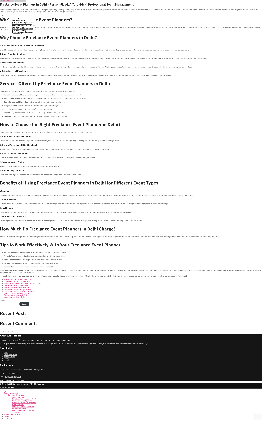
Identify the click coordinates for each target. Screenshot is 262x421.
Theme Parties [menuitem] (17, 413)
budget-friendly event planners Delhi (17, 282)
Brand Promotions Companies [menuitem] (23, 411)
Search (2, 301)
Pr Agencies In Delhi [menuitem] (19, 409)
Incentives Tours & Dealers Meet (23, 22)
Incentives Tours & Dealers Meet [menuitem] (24, 399)
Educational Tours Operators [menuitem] (22, 401)
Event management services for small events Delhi (22, 283)
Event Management (10, 17)
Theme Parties (17, 34)
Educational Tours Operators (22, 24)
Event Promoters (18, 27)
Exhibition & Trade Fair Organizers (23, 25)
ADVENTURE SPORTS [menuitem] (12, 414)
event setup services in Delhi (14, 297)
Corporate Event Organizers (14, 380)
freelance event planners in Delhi (16, 295)
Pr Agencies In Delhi (19, 30)
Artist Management (18, 21)
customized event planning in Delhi (16, 293)
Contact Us (8, 39)
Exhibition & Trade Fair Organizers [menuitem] (24, 403)
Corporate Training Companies (22, 29)
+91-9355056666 (5, 1)
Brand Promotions (10, 355)
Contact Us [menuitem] (8, 418)
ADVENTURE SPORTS (11, 35)
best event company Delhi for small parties (19, 291)
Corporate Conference (15, 19)
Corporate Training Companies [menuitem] (23, 407)
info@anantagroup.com (19, 1)
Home (6, 16)
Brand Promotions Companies (22, 32)
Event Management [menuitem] (11, 393)
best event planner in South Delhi (16, 285)
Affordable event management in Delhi (18, 280)
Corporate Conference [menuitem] (16, 395)
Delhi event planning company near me (18, 289)
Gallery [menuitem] (6, 416)
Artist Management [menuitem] (19, 397)
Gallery (6, 37)
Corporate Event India (20, 384)
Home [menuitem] (6, 391)
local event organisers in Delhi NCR (16, 287)
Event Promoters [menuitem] (18, 405)
